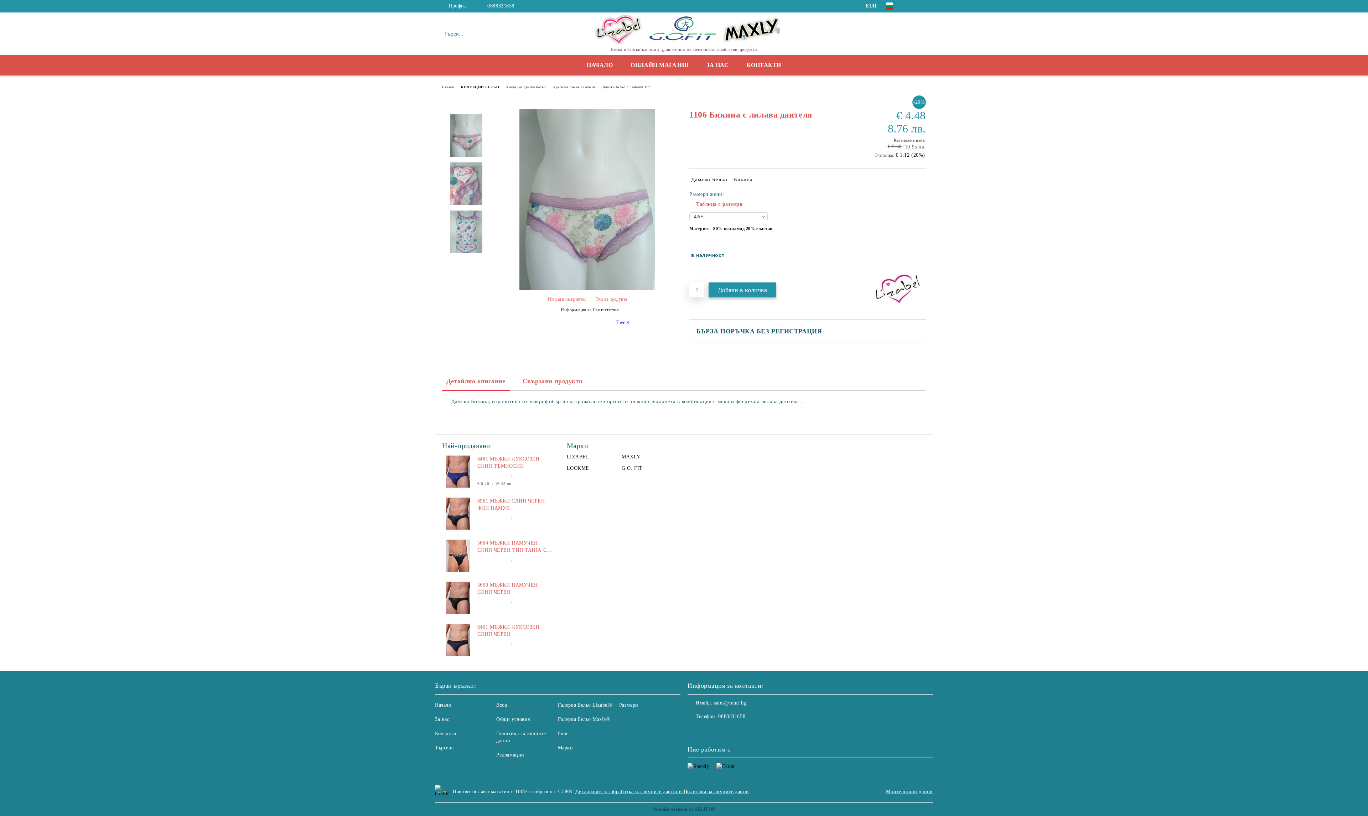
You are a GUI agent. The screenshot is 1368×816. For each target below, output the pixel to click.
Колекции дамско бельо (526, 87)
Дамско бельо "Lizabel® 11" (626, 87)
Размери (628, 705)
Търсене (444, 747)
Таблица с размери (719, 204)
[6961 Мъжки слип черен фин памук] (458, 514)
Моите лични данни (909, 791)
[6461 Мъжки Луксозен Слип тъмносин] (458, 472)
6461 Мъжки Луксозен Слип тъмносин (508, 462)
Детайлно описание (476, 381)
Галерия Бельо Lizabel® (585, 705)
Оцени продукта (611, 299)
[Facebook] (911, 6)
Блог (563, 733)
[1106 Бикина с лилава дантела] (587, 288)
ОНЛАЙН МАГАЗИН (660, 65)
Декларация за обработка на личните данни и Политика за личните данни (662, 791)
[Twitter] (922, 6)
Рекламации (510, 755)
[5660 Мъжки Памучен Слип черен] (458, 598)
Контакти (764, 65)
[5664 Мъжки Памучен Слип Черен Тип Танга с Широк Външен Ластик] (458, 556)
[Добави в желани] (921, 260)
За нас (717, 65)
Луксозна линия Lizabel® (574, 87)
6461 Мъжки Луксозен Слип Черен (508, 630)
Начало (600, 65)
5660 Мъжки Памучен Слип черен (507, 588)
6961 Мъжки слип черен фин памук (511, 504)
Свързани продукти (553, 381)
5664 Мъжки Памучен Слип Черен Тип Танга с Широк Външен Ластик (511, 547)
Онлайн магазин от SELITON (684, 809)
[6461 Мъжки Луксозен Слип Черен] (458, 640)
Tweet (622, 322)
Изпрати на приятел (567, 299)
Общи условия (513, 719)
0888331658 (500, 6)
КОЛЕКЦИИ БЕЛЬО (480, 87)
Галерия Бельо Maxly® (584, 719)
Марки (565, 747)
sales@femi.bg (730, 703)
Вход (501, 705)
